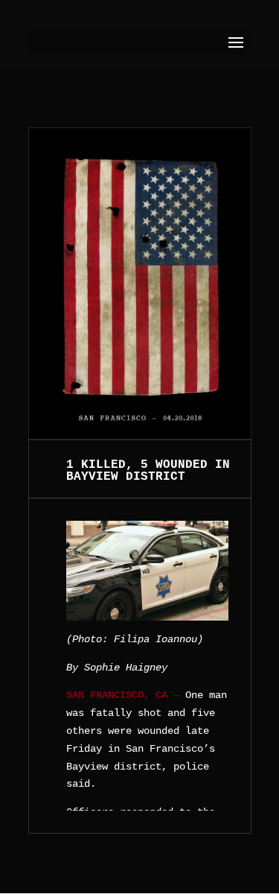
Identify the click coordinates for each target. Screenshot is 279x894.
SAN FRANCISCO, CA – (122, 695)
